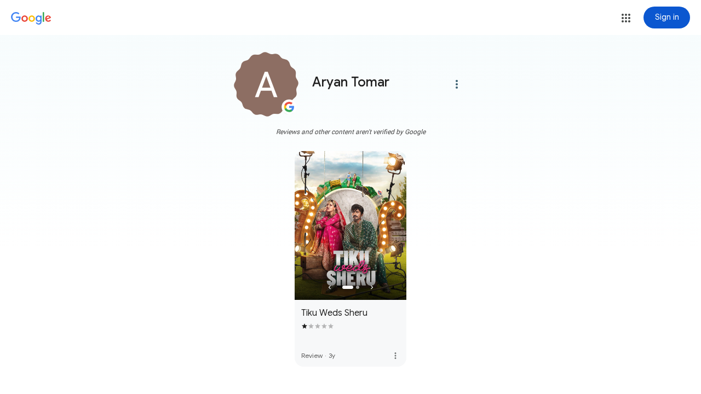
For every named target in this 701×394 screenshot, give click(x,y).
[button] (626, 18)
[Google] (31, 18)
